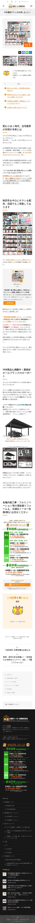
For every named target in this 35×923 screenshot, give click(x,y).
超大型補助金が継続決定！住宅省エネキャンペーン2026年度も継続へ (20, 874)
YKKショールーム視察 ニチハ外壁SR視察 (19, 907)
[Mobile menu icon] (31, 6)
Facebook (9, 852)
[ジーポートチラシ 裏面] (25, 458)
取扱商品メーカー (9, 802)
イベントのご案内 (11, 682)
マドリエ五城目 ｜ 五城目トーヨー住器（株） (19, 827)
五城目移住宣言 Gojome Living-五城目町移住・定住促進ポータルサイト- (19, 864)
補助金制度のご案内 (12, 678)
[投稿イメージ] (4, 874)
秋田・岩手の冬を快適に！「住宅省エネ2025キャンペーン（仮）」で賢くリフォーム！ (20, 893)
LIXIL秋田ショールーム (13, 816)
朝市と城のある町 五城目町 (14, 859)
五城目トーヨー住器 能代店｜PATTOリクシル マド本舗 (19, 831)
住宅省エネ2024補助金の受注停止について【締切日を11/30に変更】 (20, 901)
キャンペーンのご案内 (13, 685)
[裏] (25, 61)
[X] (20, 52)
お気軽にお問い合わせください (17, 107)
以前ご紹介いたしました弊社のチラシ (19, 260)
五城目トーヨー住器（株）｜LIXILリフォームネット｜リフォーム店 (19, 837)
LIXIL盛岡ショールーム (13, 820)
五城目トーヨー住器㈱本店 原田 (20, 636)
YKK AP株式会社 (11, 809)
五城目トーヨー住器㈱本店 (17, 621)
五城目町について (9, 856)
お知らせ (9, 674)
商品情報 (9, 689)
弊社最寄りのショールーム (12, 813)
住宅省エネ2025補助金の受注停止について (19, 880)
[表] (10, 61)
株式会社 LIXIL (10, 805)
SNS (6, 841)
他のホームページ (9, 823)
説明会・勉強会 (11, 692)
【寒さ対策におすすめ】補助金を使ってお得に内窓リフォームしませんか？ (20, 886)
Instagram (9, 849)
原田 (17, 601)
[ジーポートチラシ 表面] (10, 458)
